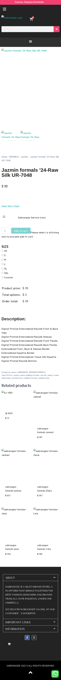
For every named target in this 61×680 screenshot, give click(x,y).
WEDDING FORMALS (37, 372)
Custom (8, 277)
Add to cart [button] (12, 426)
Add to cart (21, 231)
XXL (6, 273)
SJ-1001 (8, 413)
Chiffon (9, 375)
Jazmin (24, 156)
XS (5, 250)
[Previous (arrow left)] (5, 340)
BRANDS (14, 156)
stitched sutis (17, 378)
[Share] (44, 3)
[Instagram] (34, 637)
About (10, 577)
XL (5, 268)
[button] (30, 9)
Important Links (17, 622)
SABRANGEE (23, 372)
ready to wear (53, 375)
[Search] (57, 29)
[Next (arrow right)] (56, 340)
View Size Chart (10, 206)
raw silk (43, 375)
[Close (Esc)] (51, 3)
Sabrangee (5, 378)
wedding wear (43, 378)
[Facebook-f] (27, 637)
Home (4, 156)
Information (15, 628)
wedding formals (30, 378)
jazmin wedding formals (29, 375)
